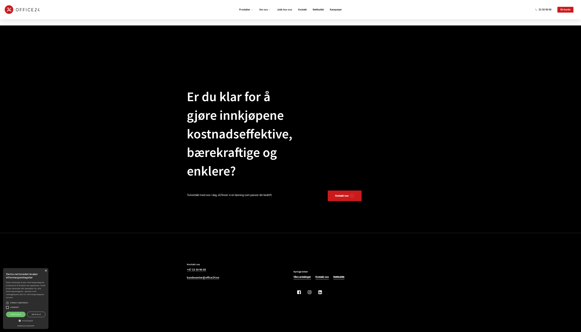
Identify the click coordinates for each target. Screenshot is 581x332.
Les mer (9, 297)
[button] (25, 321)
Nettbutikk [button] (338, 277)
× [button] (46, 271)
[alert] (25, 298)
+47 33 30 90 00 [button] (196, 269)
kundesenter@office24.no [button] (203, 277)
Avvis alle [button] (36, 314)
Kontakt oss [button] (342, 195)
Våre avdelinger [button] (302, 277)
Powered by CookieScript (25, 326)
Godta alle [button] (15, 314)
